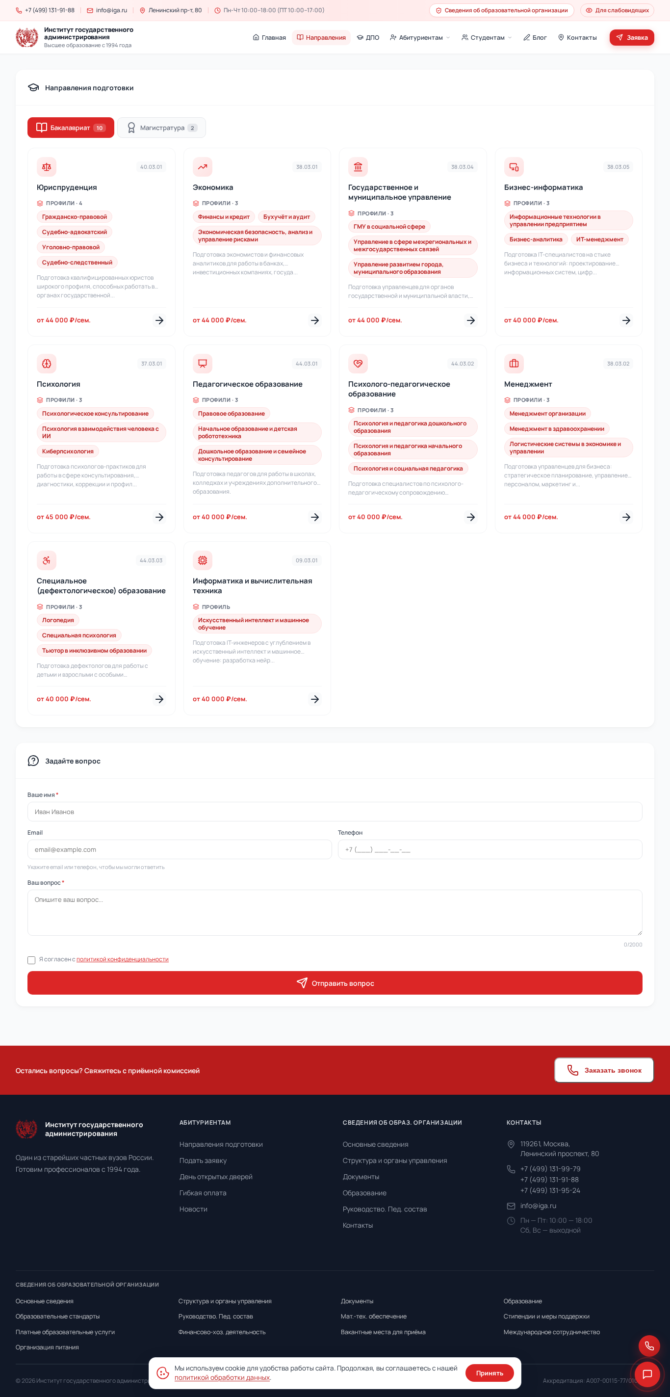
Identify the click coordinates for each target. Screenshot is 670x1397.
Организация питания (47, 1347)
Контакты (358, 1225)
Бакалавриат (77, 127)
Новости (193, 1208)
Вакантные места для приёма (383, 1332)
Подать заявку (203, 1160)
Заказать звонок (613, 1070)
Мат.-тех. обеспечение (374, 1316)
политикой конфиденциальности (123, 959)
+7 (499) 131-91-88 (549, 1179)
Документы (361, 1176)
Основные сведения (376, 1144)
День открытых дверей (216, 1176)
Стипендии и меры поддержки (547, 1316)
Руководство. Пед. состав (385, 1208)
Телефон (350, 832)
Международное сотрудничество (552, 1332)
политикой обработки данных (222, 1377)
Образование (365, 1192)
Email (35, 832)
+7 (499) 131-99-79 (550, 1168)
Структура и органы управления (395, 1160)
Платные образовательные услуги (65, 1332)
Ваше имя (42, 795)
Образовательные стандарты (58, 1316)
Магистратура (167, 127)
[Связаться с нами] (649, 1346)
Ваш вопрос (45, 882)
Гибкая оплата (203, 1192)
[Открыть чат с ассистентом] (647, 1374)
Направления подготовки (221, 1144)
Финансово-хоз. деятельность (222, 1332)
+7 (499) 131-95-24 (550, 1190)
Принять (489, 1373)
